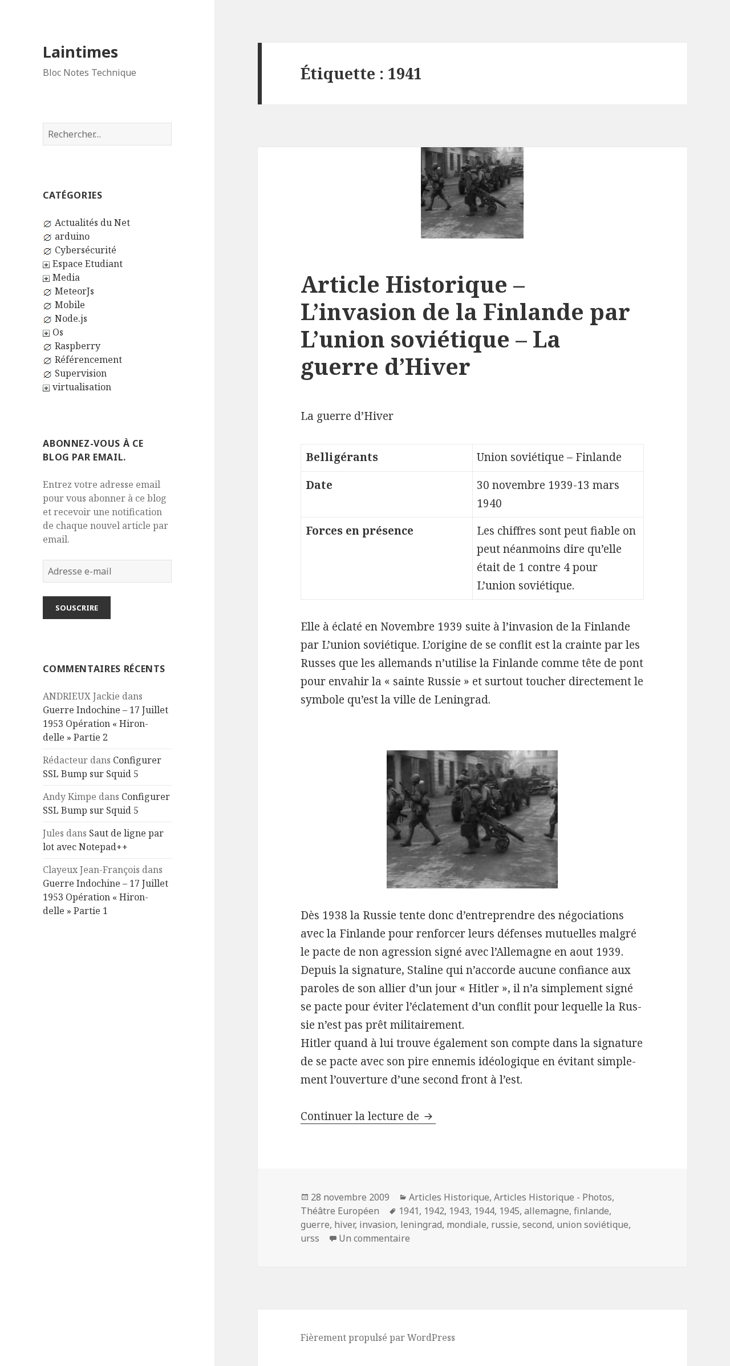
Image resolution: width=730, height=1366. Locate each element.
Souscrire (76, 608)
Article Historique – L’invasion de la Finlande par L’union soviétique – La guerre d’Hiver (465, 325)
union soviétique (592, 1224)
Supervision (81, 373)
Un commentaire (374, 1238)
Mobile (70, 304)
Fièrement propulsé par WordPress (378, 1337)
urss (310, 1238)
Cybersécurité (85, 250)
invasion (377, 1224)
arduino (72, 236)
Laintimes (80, 51)
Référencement (88, 359)
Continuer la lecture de (368, 1116)
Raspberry (77, 346)
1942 (434, 1211)
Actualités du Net (92, 222)
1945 (509, 1211)
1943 (459, 1211)
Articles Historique (449, 1197)
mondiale (466, 1224)
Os (57, 332)
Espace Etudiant (87, 263)
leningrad (421, 1224)
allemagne (546, 1211)
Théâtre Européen (340, 1211)
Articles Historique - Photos (553, 1197)
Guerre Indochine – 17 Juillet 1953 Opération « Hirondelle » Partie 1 (105, 897)
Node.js (71, 318)
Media (66, 277)
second (537, 1224)
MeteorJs (74, 291)
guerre (315, 1224)
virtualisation (81, 387)
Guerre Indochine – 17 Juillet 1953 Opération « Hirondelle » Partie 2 (105, 723)
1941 (409, 1211)
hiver (344, 1224)
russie (504, 1224)
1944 (484, 1211)
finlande (591, 1211)
